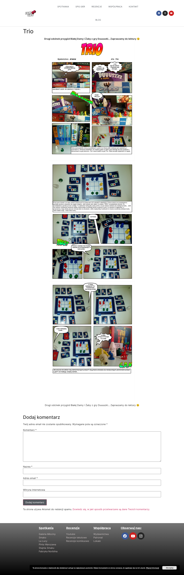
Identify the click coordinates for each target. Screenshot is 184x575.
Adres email (30, 478)
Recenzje (97, 6)
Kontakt (133, 6)
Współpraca (115, 6)
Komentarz (30, 430)
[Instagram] (165, 13)
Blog (98, 20)
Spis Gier (80, 6)
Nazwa (27, 466)
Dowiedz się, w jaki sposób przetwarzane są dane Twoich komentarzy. (111, 509)
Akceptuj (169, 567)
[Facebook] (158, 13)
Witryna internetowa (34, 490)
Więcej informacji (152, 568)
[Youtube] (171, 13)
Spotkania (63, 6)
